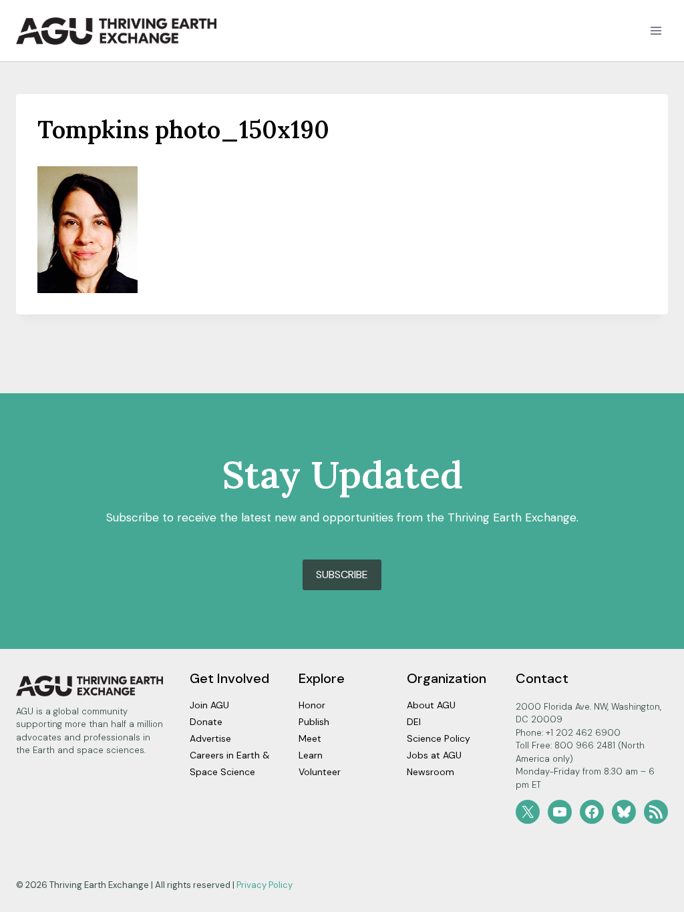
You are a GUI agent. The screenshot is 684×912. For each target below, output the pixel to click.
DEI (414, 722)
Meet (310, 738)
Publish (314, 722)
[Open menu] (655, 31)
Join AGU (209, 705)
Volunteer (320, 772)
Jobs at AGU (434, 755)
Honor (312, 705)
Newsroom (430, 772)
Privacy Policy (264, 885)
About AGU (431, 705)
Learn (311, 755)
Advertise (210, 738)
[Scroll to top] (650, 898)
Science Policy (438, 738)
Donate (206, 722)
